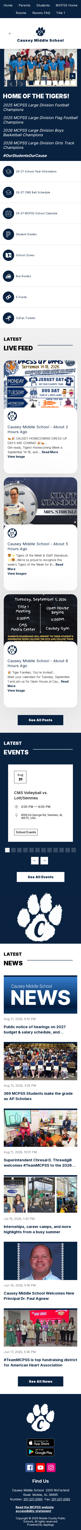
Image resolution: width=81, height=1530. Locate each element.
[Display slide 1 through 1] (7, 850)
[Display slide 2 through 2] (13, 850)
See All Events (40, 877)
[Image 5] (43, 83)
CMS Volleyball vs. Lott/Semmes (31, 795)
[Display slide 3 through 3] (19, 850)
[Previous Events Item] (35, 860)
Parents (25, 5)
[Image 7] (55, 83)
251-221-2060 (33, 1499)
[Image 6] (49, 83)
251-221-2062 (60, 1499)
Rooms (21, 13)
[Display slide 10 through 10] (61, 850)
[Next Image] (21, 85)
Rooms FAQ (41, 13)
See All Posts (40, 720)
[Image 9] (67, 83)
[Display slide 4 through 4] (25, 850)
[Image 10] (73, 83)
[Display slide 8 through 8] (49, 850)
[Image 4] (37, 83)
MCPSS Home (66, 5)
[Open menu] (10, 34)
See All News (40, 1381)
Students (43, 5)
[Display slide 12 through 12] (73, 850)
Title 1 (60, 13)
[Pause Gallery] (73, 76)
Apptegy (48, 1524)
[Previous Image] (11, 85)
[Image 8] (61, 83)
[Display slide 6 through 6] (37, 850)
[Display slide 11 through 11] (67, 850)
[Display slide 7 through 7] (43, 850)
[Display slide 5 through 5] (31, 850)
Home (8, 5)
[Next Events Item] (44, 860)
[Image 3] (31, 83)
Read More (50, 452)
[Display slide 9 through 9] (55, 850)
